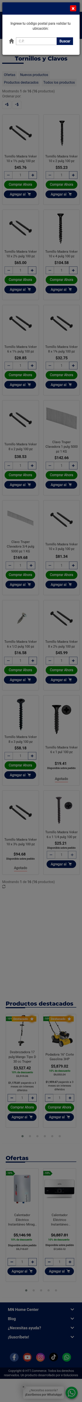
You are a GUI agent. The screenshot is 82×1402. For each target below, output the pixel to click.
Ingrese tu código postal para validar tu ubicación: (40, 26)
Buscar (64, 41)
